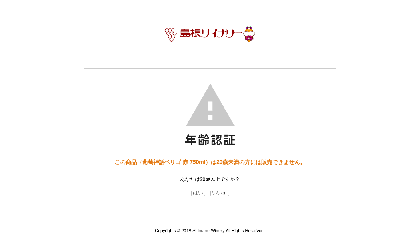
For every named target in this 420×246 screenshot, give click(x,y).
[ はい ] (198, 192)
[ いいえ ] (219, 192)
